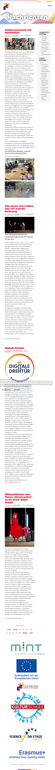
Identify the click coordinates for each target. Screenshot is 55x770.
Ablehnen (17, 390)
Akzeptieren (6, 390)
